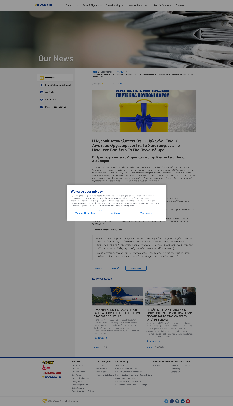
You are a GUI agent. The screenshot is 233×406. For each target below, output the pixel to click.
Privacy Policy (128, 206)
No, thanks (116, 213)
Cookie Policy (114, 206)
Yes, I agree (146, 213)
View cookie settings (85, 213)
